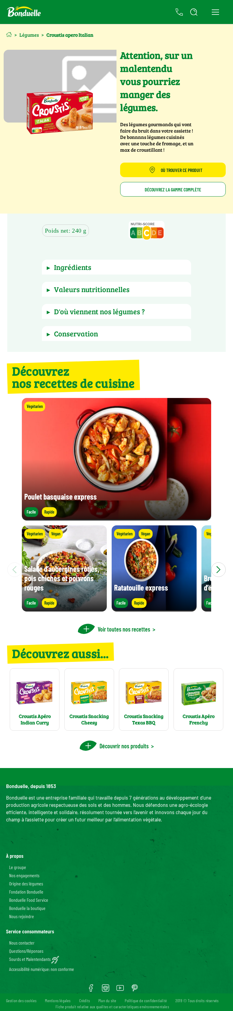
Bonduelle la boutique (27, 908)
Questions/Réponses (26, 951)
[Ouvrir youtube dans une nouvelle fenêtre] (120, 990)
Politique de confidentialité (146, 1000)
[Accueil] (9, 34)
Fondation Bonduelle (26, 892)
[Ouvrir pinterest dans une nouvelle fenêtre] (134, 990)
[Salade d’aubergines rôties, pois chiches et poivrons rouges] (64, 608)
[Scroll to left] (14, 569)
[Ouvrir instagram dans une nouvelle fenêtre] (105, 990)
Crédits (84, 1000)
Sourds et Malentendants (30, 959)
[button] (146, 231)
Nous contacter (22, 942)
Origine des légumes (26, 883)
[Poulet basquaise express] (116, 517)
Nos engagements (24, 875)
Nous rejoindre (21, 916)
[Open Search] (194, 12)
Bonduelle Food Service (28, 900)
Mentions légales (57, 1000)
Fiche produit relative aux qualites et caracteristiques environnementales (112, 1006)
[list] (116, 569)
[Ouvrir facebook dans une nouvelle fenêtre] (91, 990)
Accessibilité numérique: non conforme (41, 969)
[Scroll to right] (218, 569)
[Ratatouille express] (154, 608)
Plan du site (107, 1000)
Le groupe (17, 867)
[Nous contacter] (179, 12)
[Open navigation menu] (215, 12)
